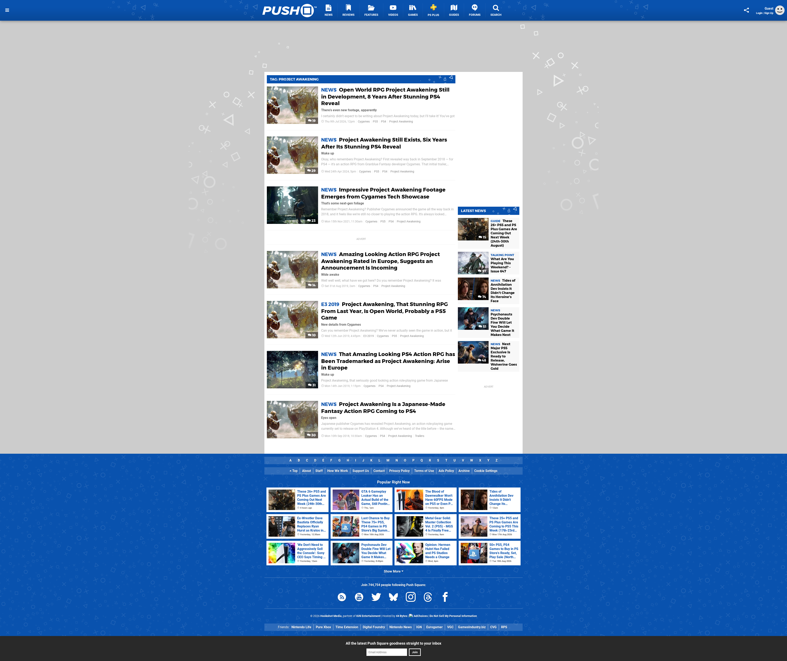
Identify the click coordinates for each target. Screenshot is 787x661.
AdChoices (420, 616)
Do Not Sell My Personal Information (453, 616)
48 (483, 360)
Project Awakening (401, 121)
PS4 (383, 121)
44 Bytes (401, 616)
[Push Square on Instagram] (410, 598)
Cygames (364, 121)
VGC (450, 627)
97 (483, 271)
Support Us (361, 471)
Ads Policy (446, 471)
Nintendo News (400, 627)
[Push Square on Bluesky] (393, 598)
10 (313, 335)
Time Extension (346, 627)
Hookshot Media (331, 616)
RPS (504, 627)
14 (314, 285)
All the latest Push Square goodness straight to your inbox (393, 643)
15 (484, 237)
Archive (464, 471)
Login (759, 13)
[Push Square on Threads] (428, 598)
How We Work (337, 471)
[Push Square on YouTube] (359, 598)
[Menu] (7, 10)
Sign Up (768, 13)
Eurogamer (434, 627)
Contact (379, 471)
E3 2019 (368, 336)
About (306, 471)
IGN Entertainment (368, 616)
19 (314, 121)
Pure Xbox (323, 627)
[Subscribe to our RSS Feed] (341, 598)
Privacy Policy (399, 471)
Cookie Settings (485, 471)
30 (313, 435)
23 (313, 221)
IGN (419, 627)
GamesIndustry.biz (472, 627)
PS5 (375, 121)
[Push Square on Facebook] (445, 598)
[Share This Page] (746, 10)
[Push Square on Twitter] (376, 598)
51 (484, 327)
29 (313, 171)
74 (483, 297)
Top (294, 471)
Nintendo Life (301, 627)
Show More (392, 571)
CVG (493, 627)
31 (314, 385)
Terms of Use (424, 471)
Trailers (419, 436)
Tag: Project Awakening (294, 79)
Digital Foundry (374, 627)
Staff (319, 471)
